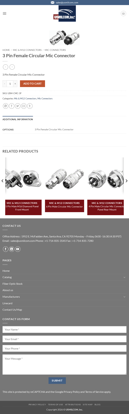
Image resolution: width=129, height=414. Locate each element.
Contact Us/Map (12, 309)
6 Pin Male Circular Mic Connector (64, 206)
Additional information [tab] (18, 119)
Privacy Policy (72, 391)
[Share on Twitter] (17, 106)
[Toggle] (124, 277)
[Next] (126, 187)
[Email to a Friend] (24, 106)
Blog (97, 404)
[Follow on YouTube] (17, 249)
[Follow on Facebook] (5, 249)
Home (6, 50)
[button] (5, 13)
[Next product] (5, 67)
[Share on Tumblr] (30, 106)
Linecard (7, 303)
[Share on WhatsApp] (5, 106)
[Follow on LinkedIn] (11, 249)
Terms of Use (55, 404)
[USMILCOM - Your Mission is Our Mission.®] (64, 13)
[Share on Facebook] (11, 106)
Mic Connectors (55, 50)
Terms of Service (94, 391)
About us (8, 290)
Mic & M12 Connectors (27, 50)
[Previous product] (12, 67)
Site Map (87, 404)
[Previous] (2, 187)
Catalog (7, 277)
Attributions (73, 404)
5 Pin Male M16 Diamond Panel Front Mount (22, 208)
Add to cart (32, 83)
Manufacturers (11, 296)
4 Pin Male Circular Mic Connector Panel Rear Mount (107, 208)
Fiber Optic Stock (13, 283)
